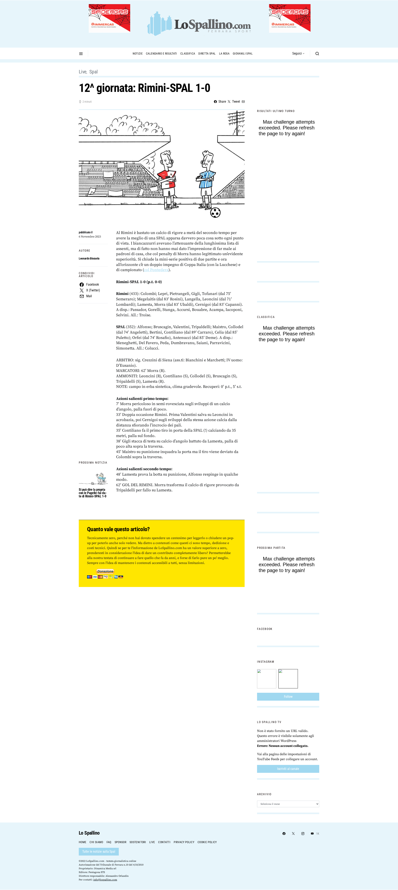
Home (82, 842)
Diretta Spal (207, 53)
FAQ (109, 842)
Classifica (187, 53)
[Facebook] (284, 833)
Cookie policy (207, 842)
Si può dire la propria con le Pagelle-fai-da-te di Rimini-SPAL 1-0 (93, 493)
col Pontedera (156, 269)
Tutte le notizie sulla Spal (98, 851)
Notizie (138, 53)
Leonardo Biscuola (89, 258)
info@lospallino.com (105, 879)
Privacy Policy (184, 842)
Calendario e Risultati (161, 53)
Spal (93, 72)
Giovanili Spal (243, 53)
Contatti (164, 842)
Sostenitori (138, 842)
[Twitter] (293, 833)
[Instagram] (303, 833)
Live (82, 72)
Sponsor (120, 842)
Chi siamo (96, 842)
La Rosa (224, 53)
